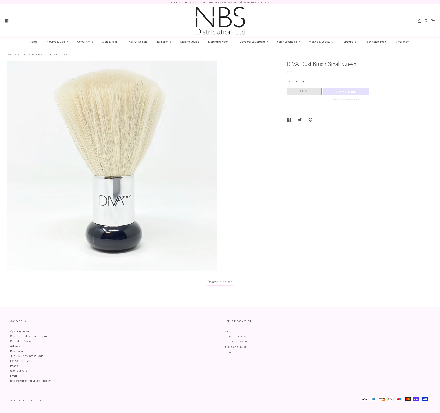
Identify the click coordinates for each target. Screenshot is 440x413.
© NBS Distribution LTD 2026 (27, 401)
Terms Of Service (236, 347)
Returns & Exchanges (238, 342)
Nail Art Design (138, 42)
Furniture (348, 42)
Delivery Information (238, 336)
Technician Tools (376, 42)
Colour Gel (84, 42)
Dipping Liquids (189, 42)
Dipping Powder (218, 42)
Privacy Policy (234, 352)
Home (33, 42)
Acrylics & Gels (56, 42)
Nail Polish (162, 42)
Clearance (402, 42)
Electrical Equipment (253, 42)
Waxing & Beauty (320, 42)
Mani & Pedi (109, 42)
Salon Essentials (287, 42)
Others (22, 54)
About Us (231, 331)
